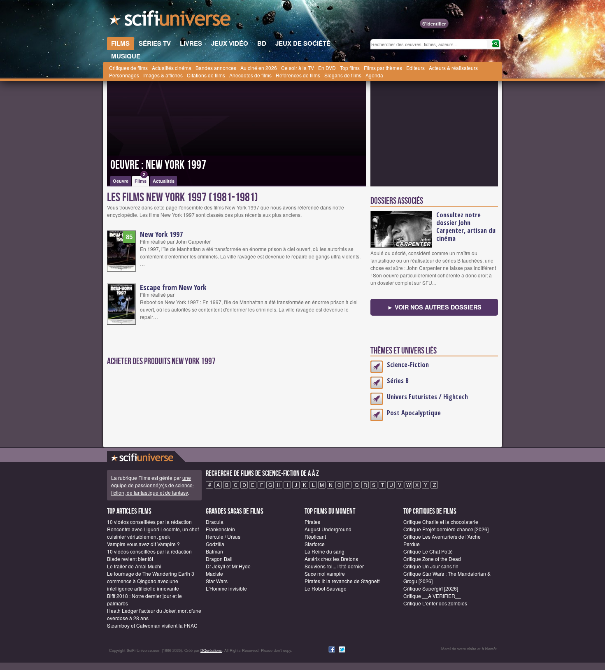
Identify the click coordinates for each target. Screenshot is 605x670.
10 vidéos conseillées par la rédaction (149, 521)
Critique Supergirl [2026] (430, 588)
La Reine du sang (324, 551)
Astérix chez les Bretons (331, 558)
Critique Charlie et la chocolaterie (440, 521)
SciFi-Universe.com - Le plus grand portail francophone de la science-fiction (171, 20)
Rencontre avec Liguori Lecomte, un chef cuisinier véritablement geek (153, 533)
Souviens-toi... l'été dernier (334, 566)
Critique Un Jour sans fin (430, 566)
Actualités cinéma (171, 67)
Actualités (164, 181)
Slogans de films (342, 75)
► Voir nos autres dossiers (434, 307)
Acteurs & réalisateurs (453, 67)
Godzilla (215, 543)
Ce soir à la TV (297, 67)
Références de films (298, 75)
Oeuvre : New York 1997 (158, 165)
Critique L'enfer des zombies (435, 603)
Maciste (214, 573)
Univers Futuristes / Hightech (427, 396)
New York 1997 (161, 234)
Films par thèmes (383, 67)
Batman (214, 551)
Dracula (214, 521)
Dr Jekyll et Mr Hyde (228, 566)
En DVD (327, 67)
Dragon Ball (219, 558)
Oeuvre (120, 181)
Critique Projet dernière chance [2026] (446, 529)
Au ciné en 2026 (258, 67)
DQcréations (211, 650)
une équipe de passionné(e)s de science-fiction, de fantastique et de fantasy (152, 485)
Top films (350, 67)
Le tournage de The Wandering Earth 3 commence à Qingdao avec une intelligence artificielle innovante (150, 581)
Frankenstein (220, 529)
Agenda (374, 75)
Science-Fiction (408, 364)
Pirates (312, 521)
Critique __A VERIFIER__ (432, 595)
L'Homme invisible (226, 588)
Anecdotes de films (250, 75)
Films (141, 180)
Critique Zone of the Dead (432, 558)
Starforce (315, 543)
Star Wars (217, 580)
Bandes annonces (215, 67)
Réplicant (315, 536)
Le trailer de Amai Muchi (134, 566)
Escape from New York (173, 287)
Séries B (398, 380)
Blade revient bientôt (130, 558)
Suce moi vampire (325, 573)
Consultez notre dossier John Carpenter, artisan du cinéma (466, 226)
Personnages (124, 75)
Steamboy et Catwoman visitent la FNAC (152, 625)
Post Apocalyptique (414, 412)
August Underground (328, 529)
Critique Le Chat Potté (428, 551)
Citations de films (206, 75)
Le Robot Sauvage (326, 588)
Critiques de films (128, 67)
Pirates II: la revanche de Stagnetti (343, 580)
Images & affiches (163, 75)
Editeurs (415, 67)
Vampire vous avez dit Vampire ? (143, 543)
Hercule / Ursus (223, 536)
